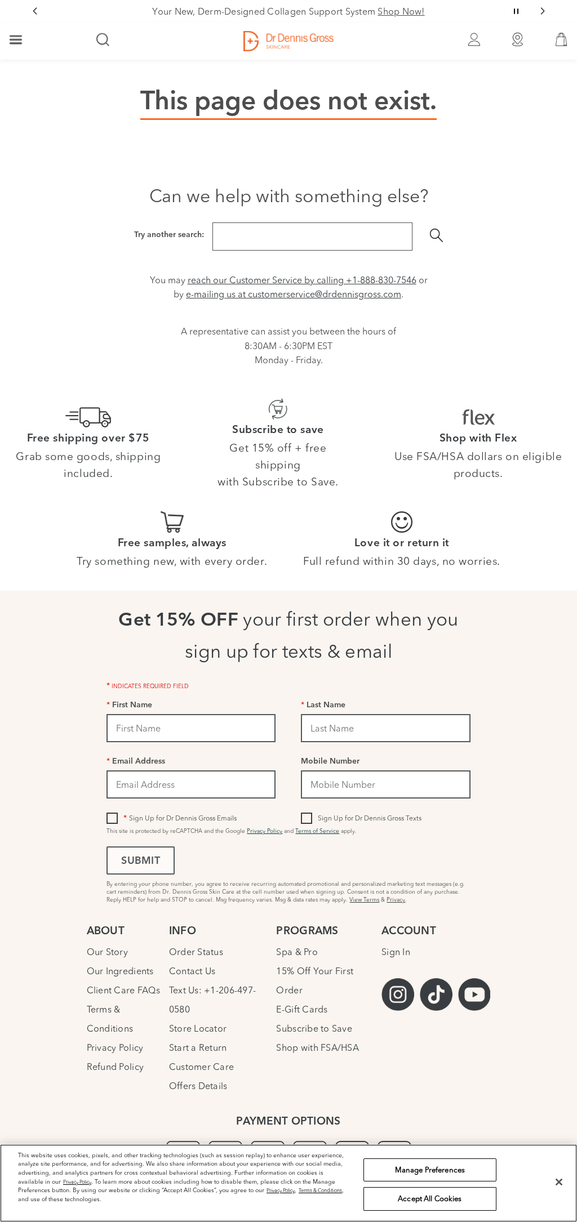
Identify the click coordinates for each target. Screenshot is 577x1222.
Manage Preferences (430, 1169)
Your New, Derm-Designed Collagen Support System (288, 11)
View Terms (364, 899)
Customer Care (201, 1066)
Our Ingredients (120, 970)
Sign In (395, 951)
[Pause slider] (516, 11)
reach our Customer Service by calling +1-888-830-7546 (302, 280)
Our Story (107, 951)
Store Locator (198, 1028)
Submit (140, 862)
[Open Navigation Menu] (16, 40)
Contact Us (192, 970)
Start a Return (198, 1047)
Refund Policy (115, 1066)
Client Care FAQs (123, 990)
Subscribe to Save (314, 1028)
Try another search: (169, 235)
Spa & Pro (296, 951)
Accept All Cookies (429, 1198)
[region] (288, 1183)
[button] (561, 42)
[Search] (103, 40)
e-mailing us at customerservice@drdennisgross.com (293, 294)
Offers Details (198, 1085)
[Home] (288, 41)
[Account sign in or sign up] (474, 41)
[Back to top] (557, 1129)
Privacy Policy (264, 831)
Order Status (196, 951)
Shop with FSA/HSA (317, 1047)
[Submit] (436, 236)
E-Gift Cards (301, 1009)
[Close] (559, 1182)
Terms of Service (317, 831)
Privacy (396, 899)
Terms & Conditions (320, 1190)
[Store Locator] (518, 41)
